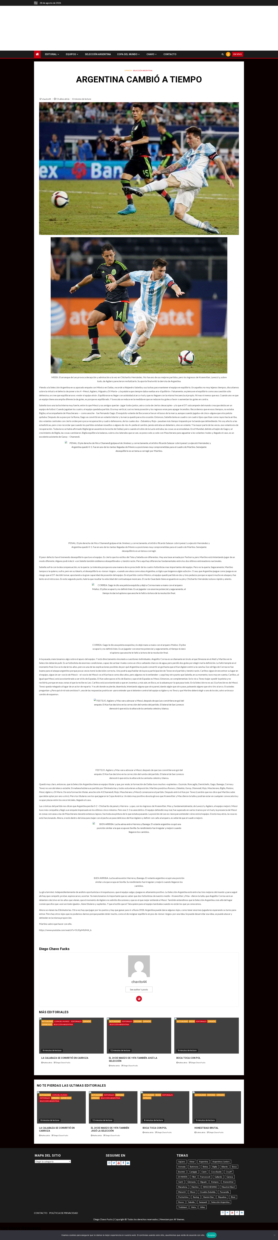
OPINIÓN (128, 70)
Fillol (194, 1177)
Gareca (229, 1177)
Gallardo (218, 1177)
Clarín (204, 1171)
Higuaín (203, 1182)
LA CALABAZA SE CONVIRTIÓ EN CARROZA (64, 1058)
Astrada (181, 1166)
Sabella (191, 1202)
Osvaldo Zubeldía (207, 1192)
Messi (192, 1192)
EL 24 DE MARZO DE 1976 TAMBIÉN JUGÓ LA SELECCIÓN (110, 1129)
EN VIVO (237, 54)
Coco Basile (216, 1171)
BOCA (191, 1021)
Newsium (164, 1219)
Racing (196, 1197)
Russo (181, 1202)
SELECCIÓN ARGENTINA (98, 54)
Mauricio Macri (228, 1187)
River (233, 1197)
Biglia (214, 1166)
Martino (195, 1187)
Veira (193, 1207)
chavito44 (46, 99)
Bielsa (205, 1166)
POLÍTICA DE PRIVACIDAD (63, 1213)
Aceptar (211, 1235)
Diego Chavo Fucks (63, 1062)
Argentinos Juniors (221, 1161)
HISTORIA (137, 1021)
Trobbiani (182, 1207)
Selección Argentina (220, 1202)
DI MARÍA (183, 1177)
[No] (274, 1235)
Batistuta (194, 1166)
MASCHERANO (210, 1187)
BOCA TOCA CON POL (188, 1058)
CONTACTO (169, 54)
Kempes (215, 1182)
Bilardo (225, 1166)
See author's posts (139, 989)
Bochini (181, 1171)
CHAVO (150, 54)
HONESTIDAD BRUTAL (206, 1128)
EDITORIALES (76, 1021)
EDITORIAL (51, 54)
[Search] (222, 54)
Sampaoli (203, 1202)
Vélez (202, 1207)
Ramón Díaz (208, 1197)
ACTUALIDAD (47, 1021)
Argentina (203, 1161)
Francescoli (205, 1177)
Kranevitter (228, 1182)
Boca (234, 1166)
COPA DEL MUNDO (127, 54)
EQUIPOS (71, 54)
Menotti (182, 1192)
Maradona (182, 1187)
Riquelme (222, 1197)
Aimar (192, 1161)
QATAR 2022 (47, 1024)
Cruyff (229, 1171)
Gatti (180, 1182)
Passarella (224, 1192)
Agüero (181, 1161)
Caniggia (193, 1171)
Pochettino (183, 1197)
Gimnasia (191, 1182)
